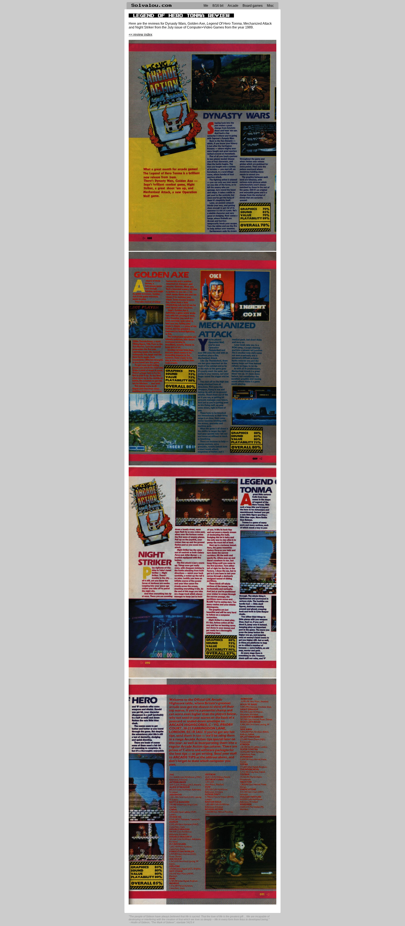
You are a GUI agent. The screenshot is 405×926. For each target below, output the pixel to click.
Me (206, 5)
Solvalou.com (151, 5)
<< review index (140, 34)
